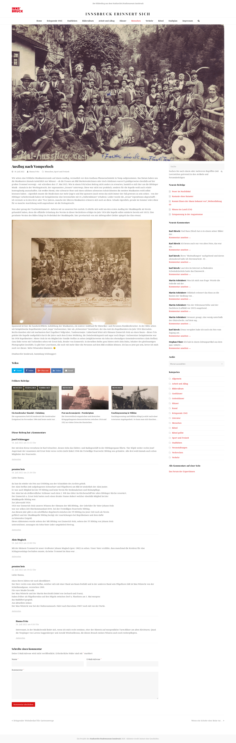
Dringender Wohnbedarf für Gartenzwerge (33, 721)
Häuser (175, 403)
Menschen (49, 172)
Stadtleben (30, 388)
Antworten (16, 459)
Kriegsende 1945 (180, 413)
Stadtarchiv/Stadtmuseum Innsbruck (105, 739)
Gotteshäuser (178, 398)
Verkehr (176, 457)
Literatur (176, 418)
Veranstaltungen (179, 448)
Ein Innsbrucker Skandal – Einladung (28, 413)
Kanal (174, 408)
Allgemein (176, 379)
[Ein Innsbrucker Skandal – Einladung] (35, 398)
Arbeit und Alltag (180, 384)
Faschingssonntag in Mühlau (123, 413)
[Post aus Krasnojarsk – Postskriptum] (85, 398)
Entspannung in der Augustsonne (187, 214)
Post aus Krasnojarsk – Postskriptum (78, 413)
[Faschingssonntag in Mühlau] (134, 398)
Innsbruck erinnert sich (118, 13)
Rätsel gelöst (177, 433)
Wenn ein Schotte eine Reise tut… (206, 721)
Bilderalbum (178, 389)
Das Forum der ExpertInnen (182, 471)
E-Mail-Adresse (94, 659)
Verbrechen (44, 388)
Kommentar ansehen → (180, 237)
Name (15, 659)
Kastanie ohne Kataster (182, 196)
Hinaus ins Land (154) (182, 209)
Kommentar (18, 670)
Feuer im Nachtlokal (181, 191)
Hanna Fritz (34, 172)
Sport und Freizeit (61, 172)
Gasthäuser (177, 393)
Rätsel (175, 428)
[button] (17, 370)
